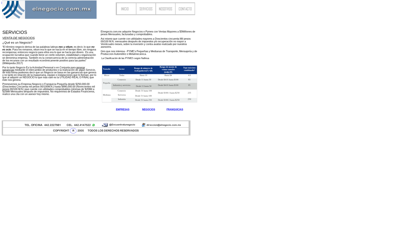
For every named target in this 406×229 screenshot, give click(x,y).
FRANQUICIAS (175, 109)
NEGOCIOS (148, 109)
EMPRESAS (122, 109)
